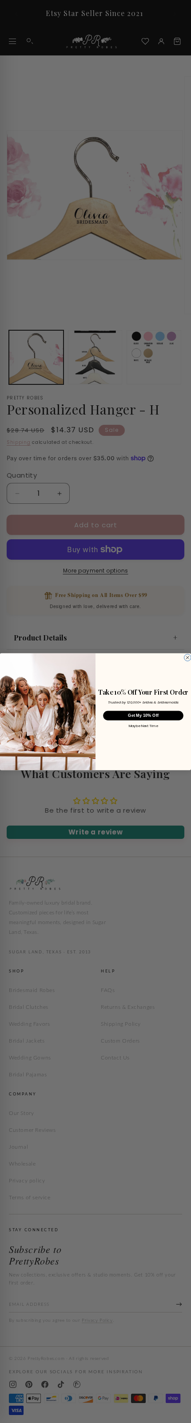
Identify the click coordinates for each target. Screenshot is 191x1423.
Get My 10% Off (143, 715)
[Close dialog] (187, 657)
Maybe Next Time (143, 725)
